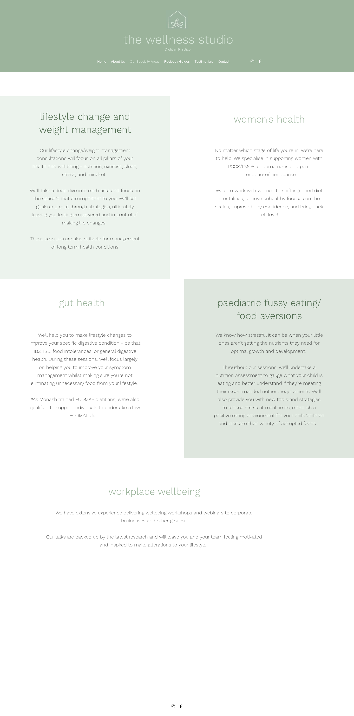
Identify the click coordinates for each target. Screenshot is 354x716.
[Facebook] (259, 61)
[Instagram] (252, 61)
